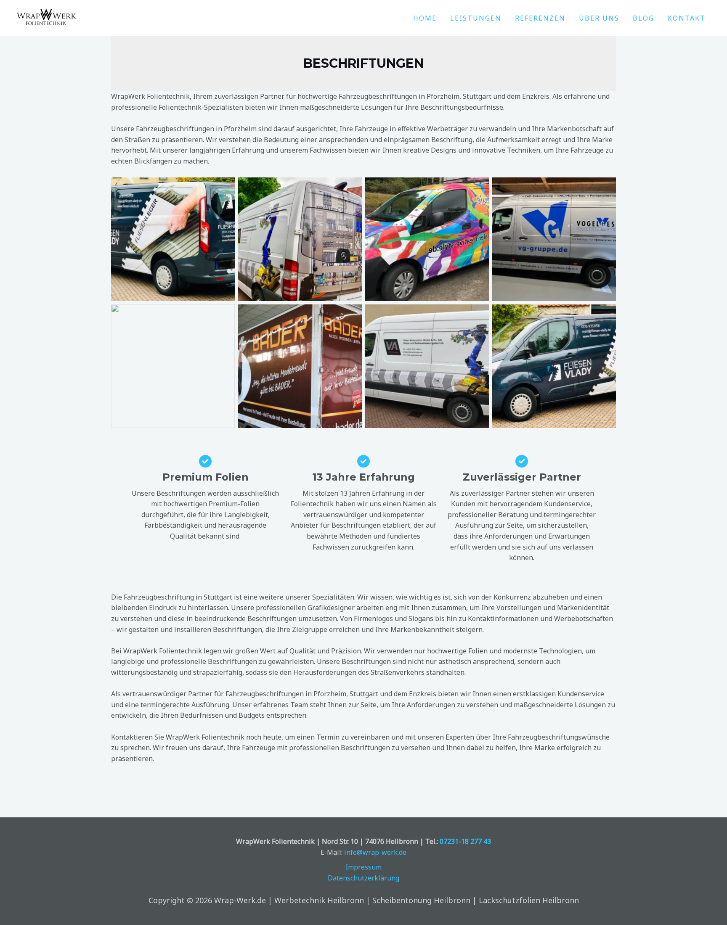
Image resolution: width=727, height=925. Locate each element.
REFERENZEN (540, 18)
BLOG (643, 18)
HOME (425, 18)
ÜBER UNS (599, 18)
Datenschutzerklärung (363, 878)
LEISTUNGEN (475, 18)
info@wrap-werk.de (375, 852)
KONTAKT (687, 18)
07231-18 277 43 (465, 841)
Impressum (363, 867)
